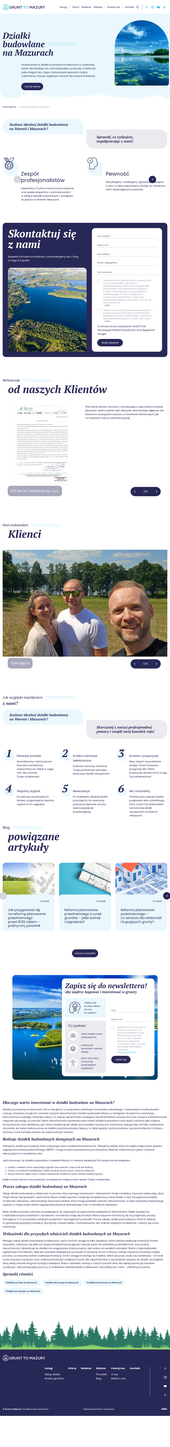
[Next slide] (152, 179)
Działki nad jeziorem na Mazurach (104, 1282)
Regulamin (149, 330)
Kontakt (129, 7)
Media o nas (118, 1378)
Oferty (75, 7)
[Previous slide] (17, 179)
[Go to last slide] (135, 491)
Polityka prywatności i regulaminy (98, 1409)
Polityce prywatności (126, 1052)
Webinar (86, 7)
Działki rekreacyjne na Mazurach (61, 1282)
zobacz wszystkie (85, 953)
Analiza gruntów (54, 1378)
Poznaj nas (113, 7)
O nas (114, 1374)
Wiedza (98, 7)
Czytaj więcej (32, 86)
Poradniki (101, 1374)
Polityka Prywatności (124, 330)
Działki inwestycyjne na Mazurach (23, 1291)
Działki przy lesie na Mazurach (21, 1282)
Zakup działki (52, 1374)
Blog (98, 1378)
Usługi (63, 7)
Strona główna (9, 107)
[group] (29, 900)
